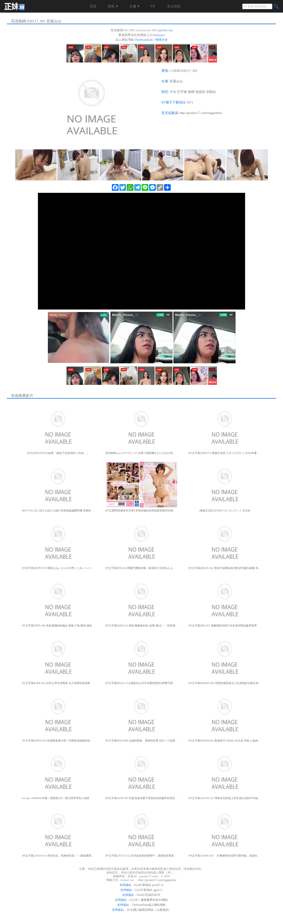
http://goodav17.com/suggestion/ (201, 113)
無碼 (191, 92)
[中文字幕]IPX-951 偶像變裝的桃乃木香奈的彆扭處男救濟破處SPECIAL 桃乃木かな (225, 625)
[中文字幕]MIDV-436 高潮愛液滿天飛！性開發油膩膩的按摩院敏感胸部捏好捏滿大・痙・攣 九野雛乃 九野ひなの (58, 740)
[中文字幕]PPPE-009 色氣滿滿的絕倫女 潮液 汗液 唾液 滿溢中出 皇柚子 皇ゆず (58, 625)
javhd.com (166, 30)
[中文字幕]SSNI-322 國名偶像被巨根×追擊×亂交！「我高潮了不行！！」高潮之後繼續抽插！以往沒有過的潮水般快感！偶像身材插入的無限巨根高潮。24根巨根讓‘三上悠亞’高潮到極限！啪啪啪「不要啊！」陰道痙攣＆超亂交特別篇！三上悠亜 (141, 625)
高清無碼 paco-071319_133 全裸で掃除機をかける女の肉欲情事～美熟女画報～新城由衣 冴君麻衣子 (141, 453)
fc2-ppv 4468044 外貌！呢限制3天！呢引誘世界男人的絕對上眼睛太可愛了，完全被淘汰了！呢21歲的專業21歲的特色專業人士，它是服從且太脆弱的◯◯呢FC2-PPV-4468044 (58, 798)
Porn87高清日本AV (149, 894)
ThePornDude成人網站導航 (149, 904)
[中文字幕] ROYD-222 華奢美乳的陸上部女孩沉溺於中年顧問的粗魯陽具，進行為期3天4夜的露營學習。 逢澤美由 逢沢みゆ (225, 798)
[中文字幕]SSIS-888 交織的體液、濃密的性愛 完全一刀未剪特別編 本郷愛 (141, 740)
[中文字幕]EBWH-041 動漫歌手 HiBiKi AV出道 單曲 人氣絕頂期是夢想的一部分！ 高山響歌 (225, 740)
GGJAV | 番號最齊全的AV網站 (149, 899)
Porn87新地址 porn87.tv (148, 885)
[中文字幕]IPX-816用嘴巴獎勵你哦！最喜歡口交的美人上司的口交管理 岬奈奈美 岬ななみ (141, 568)
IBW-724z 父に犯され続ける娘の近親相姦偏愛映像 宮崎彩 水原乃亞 (58, 510)
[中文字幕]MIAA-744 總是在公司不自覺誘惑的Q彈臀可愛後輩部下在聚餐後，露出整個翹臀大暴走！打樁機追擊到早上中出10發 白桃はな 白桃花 (141, 683)
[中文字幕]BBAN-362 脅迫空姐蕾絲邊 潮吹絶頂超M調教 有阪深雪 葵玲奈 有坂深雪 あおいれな (225, 568)
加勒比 (211, 92)
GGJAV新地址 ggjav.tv (149, 890)
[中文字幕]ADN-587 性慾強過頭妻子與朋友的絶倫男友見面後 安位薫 (141, 798)
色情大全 (161, 39)
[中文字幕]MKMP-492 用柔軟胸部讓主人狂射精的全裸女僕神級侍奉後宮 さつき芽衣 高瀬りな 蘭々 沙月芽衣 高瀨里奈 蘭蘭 (225, 683)
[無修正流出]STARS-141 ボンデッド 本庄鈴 (224, 510)
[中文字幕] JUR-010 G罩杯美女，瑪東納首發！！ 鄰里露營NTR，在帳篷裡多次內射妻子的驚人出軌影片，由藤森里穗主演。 (58, 855)
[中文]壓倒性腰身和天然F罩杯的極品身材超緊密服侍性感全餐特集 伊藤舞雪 (141, 510)
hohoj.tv (159, 35)
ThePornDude (144, 39)
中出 (173, 92)
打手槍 (182, 92)
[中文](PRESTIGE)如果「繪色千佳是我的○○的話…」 (58, 453)
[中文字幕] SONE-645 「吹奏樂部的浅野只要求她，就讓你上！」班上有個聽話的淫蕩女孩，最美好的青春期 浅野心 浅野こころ (225, 855)
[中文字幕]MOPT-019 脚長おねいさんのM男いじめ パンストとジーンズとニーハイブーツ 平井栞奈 (58, 568)
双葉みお (176, 81)
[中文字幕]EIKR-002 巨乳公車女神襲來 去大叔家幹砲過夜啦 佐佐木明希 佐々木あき (58, 683)
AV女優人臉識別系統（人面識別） (149, 909)
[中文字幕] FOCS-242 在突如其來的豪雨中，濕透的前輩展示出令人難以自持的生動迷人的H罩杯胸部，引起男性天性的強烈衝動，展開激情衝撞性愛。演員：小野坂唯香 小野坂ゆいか (141, 855)
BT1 (190, 102)
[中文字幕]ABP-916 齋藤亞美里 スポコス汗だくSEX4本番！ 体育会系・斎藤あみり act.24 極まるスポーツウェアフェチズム (225, 453)
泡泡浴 (200, 92)
